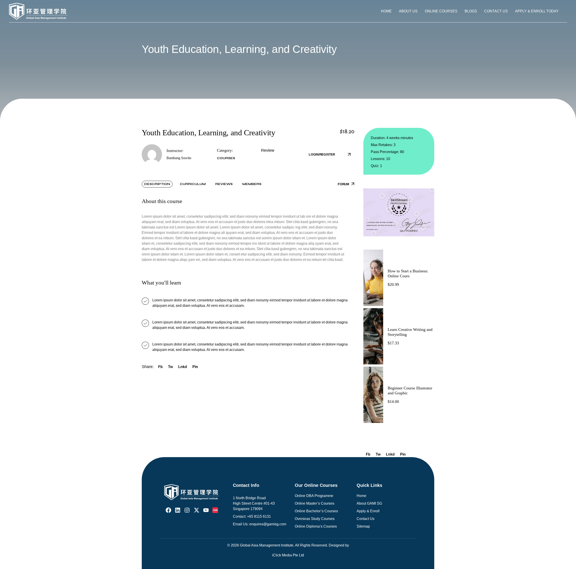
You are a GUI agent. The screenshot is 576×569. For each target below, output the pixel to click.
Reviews (224, 184)
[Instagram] (187, 510)
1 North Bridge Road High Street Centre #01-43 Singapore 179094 (254, 503)
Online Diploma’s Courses (316, 526)
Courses (226, 158)
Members (251, 184)
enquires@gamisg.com (267, 524)
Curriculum (193, 184)
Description (157, 184)
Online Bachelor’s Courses (316, 511)
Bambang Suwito (178, 158)
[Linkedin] (177, 510)
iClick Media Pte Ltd (288, 555)
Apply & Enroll (368, 511)
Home (361, 496)
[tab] (157, 184)
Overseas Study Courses (315, 519)
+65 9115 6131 (259, 516)
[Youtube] (206, 510)
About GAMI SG (369, 503)
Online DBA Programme (314, 496)
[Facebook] (168, 510)
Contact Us (365, 519)
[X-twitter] (196, 510)
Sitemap (363, 526)
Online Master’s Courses (314, 503)
